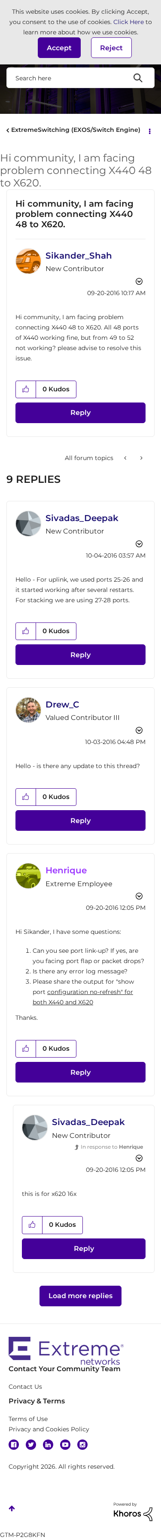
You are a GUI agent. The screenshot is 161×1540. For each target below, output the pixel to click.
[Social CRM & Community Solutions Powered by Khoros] (133, 1511)
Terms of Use (28, 1419)
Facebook (14, 1444)
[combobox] (80, 77)
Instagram (82, 1444)
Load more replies (80, 1296)
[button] (59, 47)
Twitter (31, 1444)
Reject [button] (111, 48)
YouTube (65, 1444)
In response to (112, 1147)
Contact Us (25, 1387)
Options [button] (149, 131)
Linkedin (48, 1444)
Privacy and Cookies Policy (49, 1429)
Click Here (128, 22)
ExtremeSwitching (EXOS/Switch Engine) (75, 130)
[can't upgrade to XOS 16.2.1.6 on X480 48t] (140, 458)
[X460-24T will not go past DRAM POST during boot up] (126, 458)
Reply (80, 413)
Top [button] (12, 1508)
